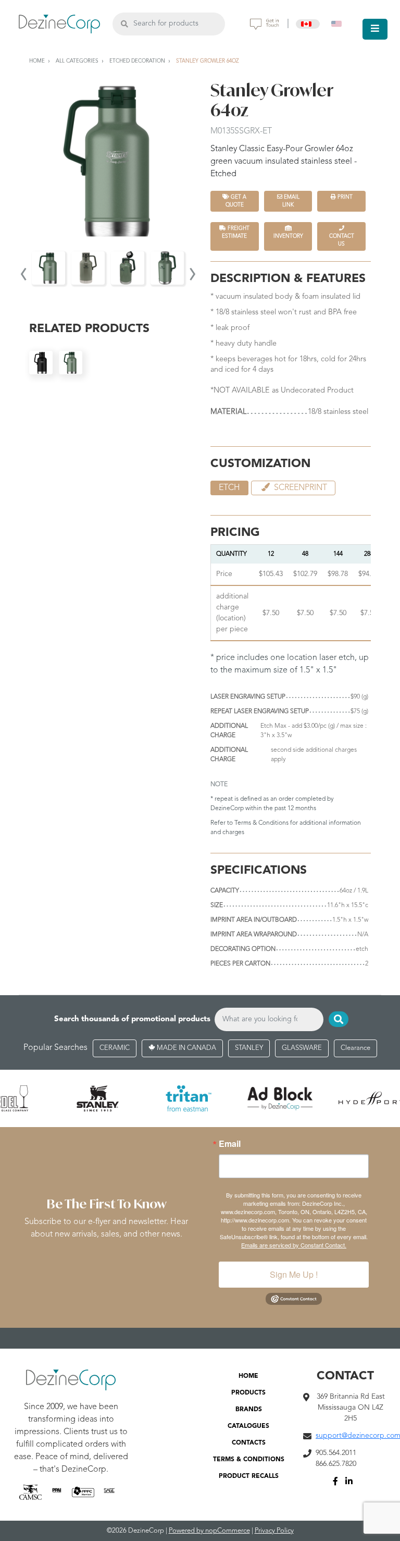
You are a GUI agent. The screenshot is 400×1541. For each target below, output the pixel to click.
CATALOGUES (248, 1426)
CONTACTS (249, 1443)
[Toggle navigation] (375, 29)
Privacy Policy (274, 1530)
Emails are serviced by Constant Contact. (293, 1245)
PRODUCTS (248, 1393)
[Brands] (200, 1098)
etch (229, 488)
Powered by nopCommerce (209, 1530)
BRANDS (248, 1410)
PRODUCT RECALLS (249, 1476)
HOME (248, 1376)
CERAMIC (114, 1048)
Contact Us (341, 240)
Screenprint (299, 488)
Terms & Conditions (261, 823)
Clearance (355, 1048)
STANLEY (249, 1048)
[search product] (124, 24)
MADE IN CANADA (185, 1048)
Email (230, 1144)
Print (344, 197)
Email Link (290, 200)
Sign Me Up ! (294, 1274)
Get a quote (236, 200)
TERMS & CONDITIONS (248, 1460)
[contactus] (264, 24)
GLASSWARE (302, 1048)
